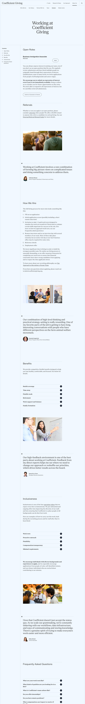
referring (32, 113)
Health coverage (28, 386)
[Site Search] (81, 3)
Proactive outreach (29, 538)
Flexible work (27, 394)
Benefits (6, 57)
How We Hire (7, 55)
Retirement (27, 398)
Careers (54, 8)
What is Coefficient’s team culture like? (36, 690)
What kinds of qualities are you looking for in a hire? (39, 685)
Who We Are (23, 8)
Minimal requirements (31, 549)
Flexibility (26, 541)
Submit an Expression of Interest (32, 94)
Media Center (61, 8)
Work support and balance (32, 402)
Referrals (6, 53)
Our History (31, 8)
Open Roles (6, 51)
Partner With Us (40, 8)
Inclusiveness (7, 59)
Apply (55, 60)
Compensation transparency (33, 545)
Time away (26, 390)
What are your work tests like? (33, 681)
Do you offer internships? (32, 694)
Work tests (26, 534)
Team (48, 8)
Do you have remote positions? (33, 698)
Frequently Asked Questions (8, 62)
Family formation (29, 406)
